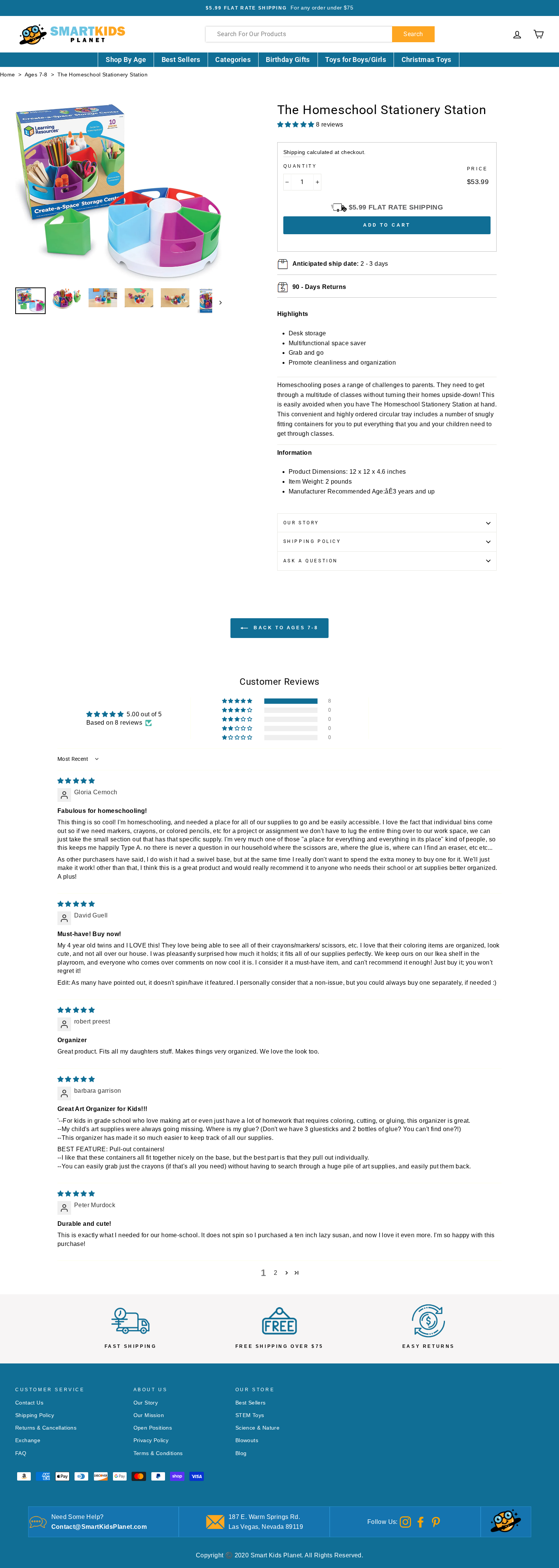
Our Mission (148, 1415)
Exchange (27, 1440)
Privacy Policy (151, 1440)
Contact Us (29, 1403)
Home (7, 75)
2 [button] (275, 1273)
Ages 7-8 (36, 75)
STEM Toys (249, 1415)
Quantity (300, 166)
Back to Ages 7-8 (284, 627)
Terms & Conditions (158, 1453)
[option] (279, 8)
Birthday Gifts (288, 59)
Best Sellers (181, 59)
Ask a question (310, 560)
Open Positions (152, 1428)
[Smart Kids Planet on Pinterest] (435, 1521)
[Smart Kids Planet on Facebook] (420, 1521)
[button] (237, 701)
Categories (233, 59)
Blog (241, 1453)
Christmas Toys (426, 59)
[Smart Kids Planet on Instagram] (405, 1521)
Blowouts (246, 1440)
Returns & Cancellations (45, 1428)
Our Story (301, 522)
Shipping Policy (312, 541)
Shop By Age (126, 59)
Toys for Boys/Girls (355, 59)
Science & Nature (257, 1428)
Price (477, 168)
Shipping (294, 152)
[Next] (217, 302)
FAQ (20, 1453)
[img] (76, 781)
